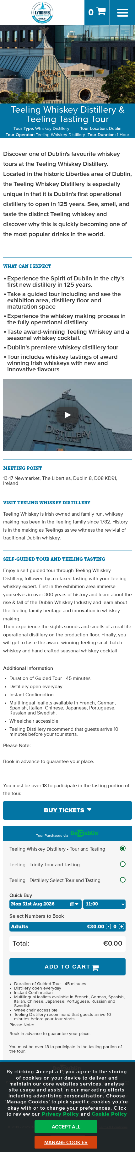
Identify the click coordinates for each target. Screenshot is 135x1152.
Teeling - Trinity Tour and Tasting (44, 864)
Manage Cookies (66, 1142)
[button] (67, 415)
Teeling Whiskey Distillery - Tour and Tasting (57, 849)
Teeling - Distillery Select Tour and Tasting (54, 880)
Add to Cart (67, 967)
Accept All (66, 1126)
